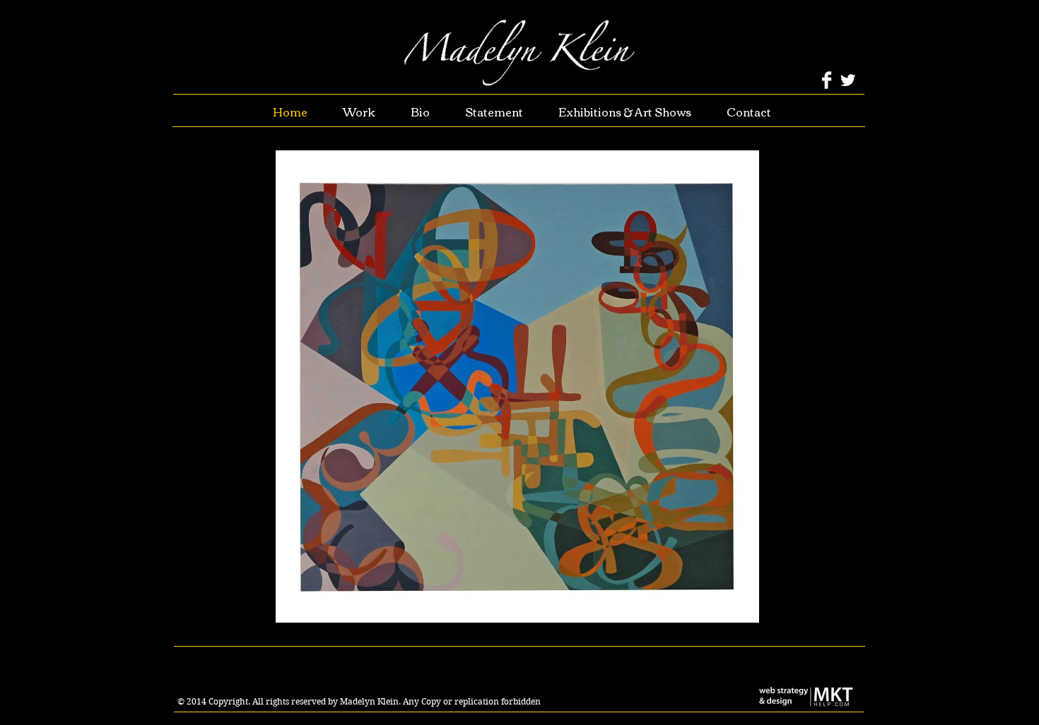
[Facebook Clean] (826, 80)
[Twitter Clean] (848, 80)
